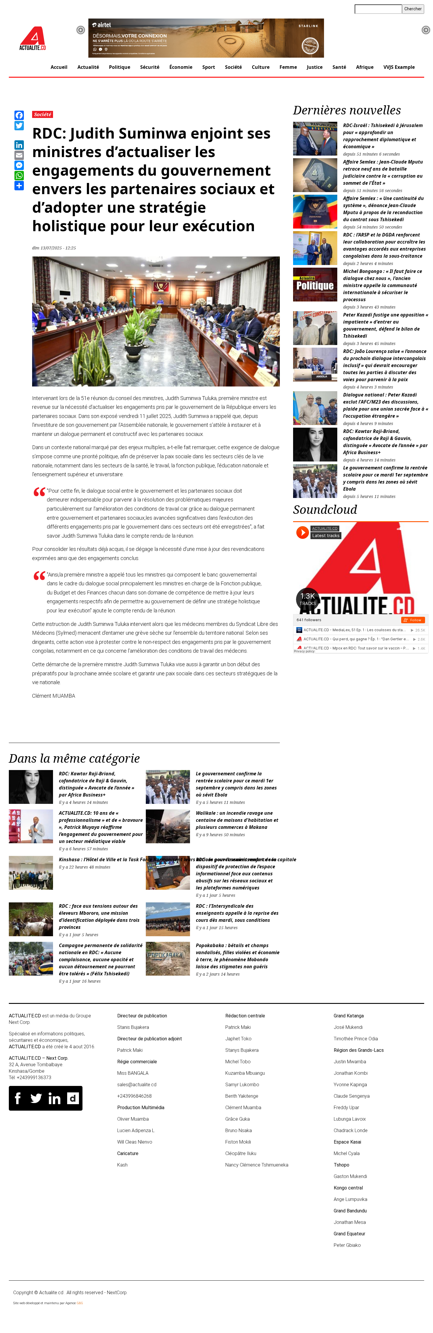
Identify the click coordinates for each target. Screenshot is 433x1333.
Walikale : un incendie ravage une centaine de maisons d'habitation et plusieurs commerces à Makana (237, 820)
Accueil (59, 67)
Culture (261, 67)
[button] (80, 30)
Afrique (364, 67)
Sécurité (149, 67)
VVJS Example (399, 67)
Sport (208, 67)
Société (233, 67)
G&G (80, 1303)
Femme (288, 67)
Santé (339, 67)
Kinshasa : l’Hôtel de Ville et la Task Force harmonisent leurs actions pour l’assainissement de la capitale (177, 859)
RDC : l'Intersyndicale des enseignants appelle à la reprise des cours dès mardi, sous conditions (237, 913)
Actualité (88, 67)
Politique (119, 67)
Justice (315, 67)
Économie (180, 67)
